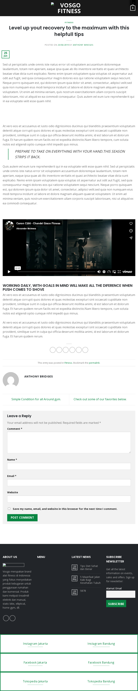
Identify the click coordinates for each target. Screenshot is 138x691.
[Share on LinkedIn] (85, 350)
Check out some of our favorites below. (100, 399)
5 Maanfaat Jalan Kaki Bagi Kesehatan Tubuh (90, 580)
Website (12, 492)
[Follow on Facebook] (6, 618)
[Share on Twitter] (66, 350)
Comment (14, 428)
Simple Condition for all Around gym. (36, 399)
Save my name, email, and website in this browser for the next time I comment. (65, 509)
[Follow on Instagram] (12, 618)
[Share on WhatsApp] (53, 350)
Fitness (69, 22)
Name (12, 459)
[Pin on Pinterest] (79, 350)
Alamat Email (114, 588)
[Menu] (5, 8)
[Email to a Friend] (72, 350)
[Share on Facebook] (59, 350)
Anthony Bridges (83, 44)
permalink (94, 362)
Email (11, 476)
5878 (83, 590)
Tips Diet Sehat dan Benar (89, 568)
